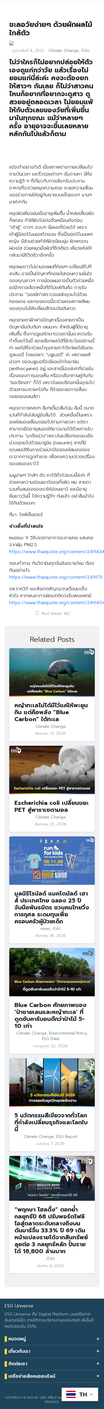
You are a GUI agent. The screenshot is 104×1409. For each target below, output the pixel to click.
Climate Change (64, 51)
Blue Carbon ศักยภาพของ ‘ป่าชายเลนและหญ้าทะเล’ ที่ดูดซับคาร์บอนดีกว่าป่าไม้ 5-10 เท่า (50, 1015)
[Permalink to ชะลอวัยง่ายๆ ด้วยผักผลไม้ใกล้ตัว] (11, 43)
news (45, 929)
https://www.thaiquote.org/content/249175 (56, 577)
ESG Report (66, 1137)
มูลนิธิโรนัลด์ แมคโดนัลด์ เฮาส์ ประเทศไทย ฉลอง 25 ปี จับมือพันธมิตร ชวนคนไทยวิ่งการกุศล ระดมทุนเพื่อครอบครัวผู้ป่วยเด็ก (51, 907)
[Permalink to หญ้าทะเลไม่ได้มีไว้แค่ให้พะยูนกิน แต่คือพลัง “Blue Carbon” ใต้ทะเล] (52, 672)
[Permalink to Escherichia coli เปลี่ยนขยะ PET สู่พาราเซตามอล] (52, 769)
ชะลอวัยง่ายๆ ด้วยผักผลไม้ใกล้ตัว (50, 28)
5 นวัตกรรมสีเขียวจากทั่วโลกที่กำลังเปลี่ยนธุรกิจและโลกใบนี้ (51, 1122)
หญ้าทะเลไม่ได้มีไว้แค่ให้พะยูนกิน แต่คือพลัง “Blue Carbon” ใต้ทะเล (51, 712)
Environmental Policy (68, 1033)
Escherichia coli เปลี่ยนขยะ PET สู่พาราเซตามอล (51, 806)
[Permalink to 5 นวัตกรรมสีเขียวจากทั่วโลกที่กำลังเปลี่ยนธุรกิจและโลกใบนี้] (52, 1082)
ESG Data (50, 1039)
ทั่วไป (85, 51)
